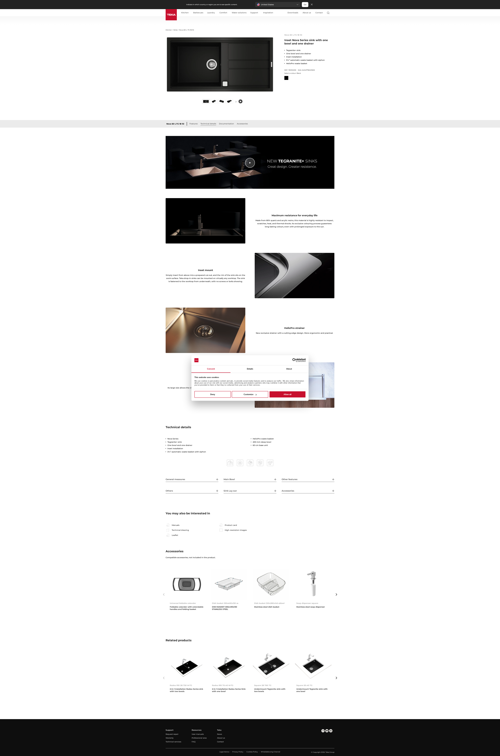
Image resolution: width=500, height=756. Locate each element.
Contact (319, 12)
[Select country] (333, 13)
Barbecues (198, 13)
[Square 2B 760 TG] (271, 666)
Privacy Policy (237, 752)
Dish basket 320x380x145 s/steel (269, 603)
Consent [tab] (211, 369)
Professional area (199, 738)
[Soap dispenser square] (313, 584)
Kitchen (185, 13)
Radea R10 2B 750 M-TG (181, 685)
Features (193, 124)
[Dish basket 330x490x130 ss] (229, 584)
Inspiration (268, 13)
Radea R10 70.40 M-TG (222, 685)
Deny (212, 394)
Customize (248, 394)
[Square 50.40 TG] (313, 666)
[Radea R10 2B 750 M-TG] (186, 666)
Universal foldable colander (183, 603)
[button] (278, 4)
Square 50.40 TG (304, 685)
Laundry (211, 13)
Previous (163, 594)
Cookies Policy (252, 752)
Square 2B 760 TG (262, 685)
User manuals (198, 734)
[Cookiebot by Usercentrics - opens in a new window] (294, 360)
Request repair (172, 734)
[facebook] (323, 730)
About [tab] (289, 369)
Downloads (293, 12)
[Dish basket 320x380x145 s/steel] (271, 584)
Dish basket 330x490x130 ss (225, 603)
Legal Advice (224, 752)
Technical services (173, 742)
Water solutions (239, 13)
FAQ (193, 742)
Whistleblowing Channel (270, 752)
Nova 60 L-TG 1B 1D (175, 124)
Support (254, 13)
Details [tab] (250, 369)
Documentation (226, 124)
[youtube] (327, 730)
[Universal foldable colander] (186, 584)
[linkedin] (330, 730)
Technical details (208, 124)
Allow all (287, 394)
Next (236, 101)
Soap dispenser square (307, 603)
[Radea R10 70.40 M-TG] (229, 666)
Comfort (223, 13)
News (219, 734)
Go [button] (305, 4)
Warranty (169, 738)
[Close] (312, 4)
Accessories (242, 124)
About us (307, 12)
